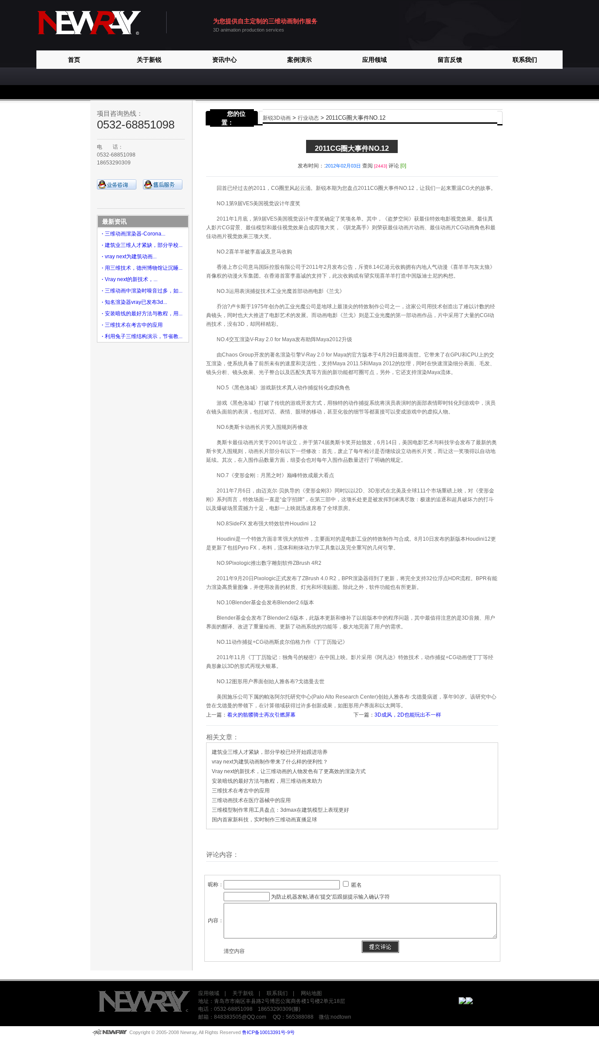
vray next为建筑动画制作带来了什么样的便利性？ (270, 762)
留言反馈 (450, 59)
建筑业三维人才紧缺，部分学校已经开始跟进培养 (270, 752)
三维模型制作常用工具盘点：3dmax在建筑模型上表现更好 (280, 810)
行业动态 (308, 118)
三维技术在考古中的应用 (241, 791)
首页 (74, 59)
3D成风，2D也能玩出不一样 (407, 715)
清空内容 (234, 951)
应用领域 (374, 59)
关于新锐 (149, 59)
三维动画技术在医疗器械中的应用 (251, 800)
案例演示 (299, 59)
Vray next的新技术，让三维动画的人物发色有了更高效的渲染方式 (289, 771)
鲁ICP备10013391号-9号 (268, 1032)
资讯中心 (224, 59)
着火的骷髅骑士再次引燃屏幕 (261, 715)
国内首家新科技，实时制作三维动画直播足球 (264, 820)
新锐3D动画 (277, 118)
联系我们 (525, 59)
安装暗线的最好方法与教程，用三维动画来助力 (267, 781)
